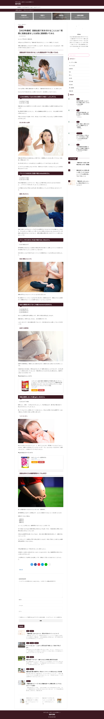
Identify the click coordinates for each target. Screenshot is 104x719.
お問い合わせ (19, 10)
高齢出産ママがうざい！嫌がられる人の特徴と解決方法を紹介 (42, 659)
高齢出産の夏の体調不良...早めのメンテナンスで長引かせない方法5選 (44, 671)
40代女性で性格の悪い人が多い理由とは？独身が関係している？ (82, 114)
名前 (20, 599)
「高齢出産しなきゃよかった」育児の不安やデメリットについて (42, 633)
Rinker (36, 386)
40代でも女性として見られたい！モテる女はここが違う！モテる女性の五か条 (82, 137)
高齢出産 (21, 569)
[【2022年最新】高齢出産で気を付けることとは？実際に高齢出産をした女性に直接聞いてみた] (42, 564)
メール (21, 605)
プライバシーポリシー (29, 10)
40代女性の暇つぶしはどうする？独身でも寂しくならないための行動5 (82, 102)
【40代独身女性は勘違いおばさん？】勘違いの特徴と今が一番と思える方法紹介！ (82, 148)
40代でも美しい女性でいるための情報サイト (52, 712)
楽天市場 (41, 390)
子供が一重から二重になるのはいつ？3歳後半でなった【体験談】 (82, 125)
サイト (20, 611)
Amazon (34, 390)
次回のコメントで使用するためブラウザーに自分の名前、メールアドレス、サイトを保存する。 (41, 617)
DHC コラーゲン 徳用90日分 (38, 457)
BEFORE (18, 4)
